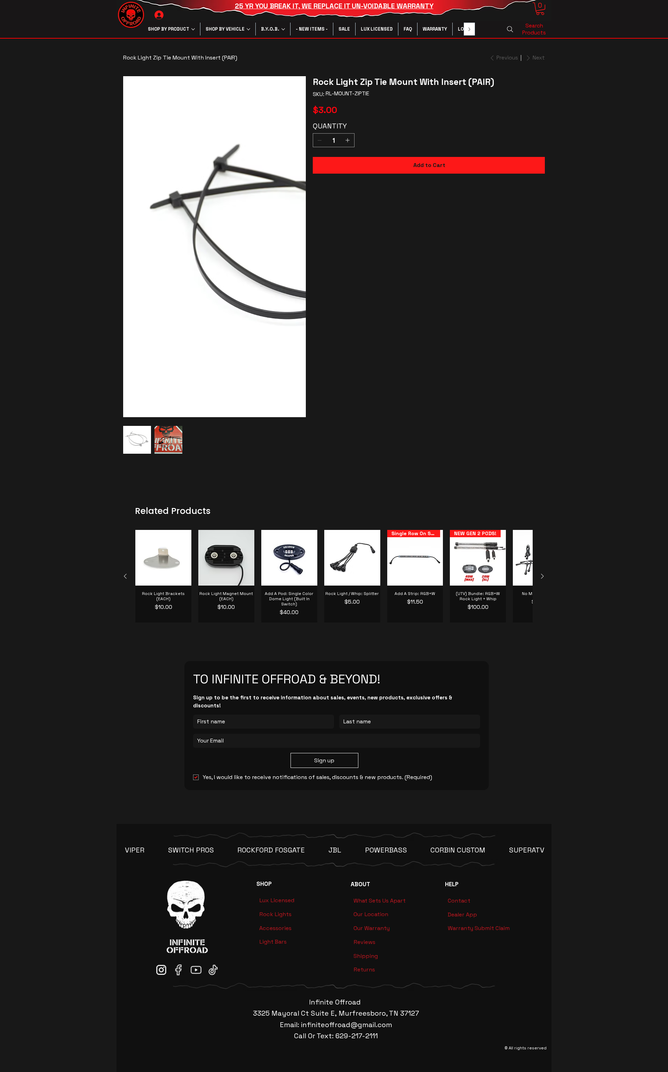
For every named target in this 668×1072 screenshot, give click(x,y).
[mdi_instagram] (161, 870)
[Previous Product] (125, 476)
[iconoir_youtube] (196, 870)
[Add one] (348, 140)
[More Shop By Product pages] (193, 29)
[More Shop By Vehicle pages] (248, 29)
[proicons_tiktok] (213, 870)
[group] (334, 476)
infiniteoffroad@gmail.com (346, 924)
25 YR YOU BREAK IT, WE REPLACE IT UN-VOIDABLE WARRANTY (334, 6)
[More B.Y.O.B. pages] (283, 29)
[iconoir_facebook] (178, 870)
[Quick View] (163, 458)
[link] (540, 8)
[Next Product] (542, 476)
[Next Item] (290, 167)
